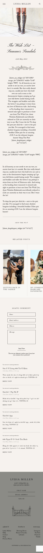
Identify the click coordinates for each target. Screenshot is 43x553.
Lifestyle (21, 535)
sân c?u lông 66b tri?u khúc (23, 375)
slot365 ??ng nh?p (16, 399)
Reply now (7, 381)
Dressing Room (21, 531)
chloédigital (25, 545)
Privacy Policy (7, 539)
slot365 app (24, 422)
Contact (5, 535)
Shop (4, 537)
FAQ (4, 533)
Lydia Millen (7, 531)
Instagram (37, 531)
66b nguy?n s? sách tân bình (19, 446)
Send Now (21, 349)
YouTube (37, 533)
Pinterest (37, 535)
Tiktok (38, 537)
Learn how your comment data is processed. (24, 354)
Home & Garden (21, 533)
